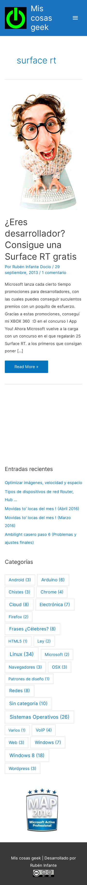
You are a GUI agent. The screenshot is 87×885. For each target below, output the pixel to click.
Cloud (19, 604)
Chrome (52, 591)
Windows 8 (26, 755)
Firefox (19, 616)
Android (20, 579)
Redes (19, 690)
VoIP (44, 730)
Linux (22, 654)
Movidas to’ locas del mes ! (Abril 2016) (42, 508)
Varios (17, 730)
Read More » (27, 368)
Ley (44, 641)
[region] (41, 420)
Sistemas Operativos (39, 717)
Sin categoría (28, 703)
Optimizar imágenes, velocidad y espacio (43, 482)
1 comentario (54, 272)
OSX (59, 667)
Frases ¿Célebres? (32, 628)
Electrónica (55, 604)
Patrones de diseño (29, 678)
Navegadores (25, 667)
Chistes (19, 591)
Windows (48, 742)
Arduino (53, 579)
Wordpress (22, 768)
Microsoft (57, 654)
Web (16, 742)
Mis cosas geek (41, 18)
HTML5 (18, 641)
